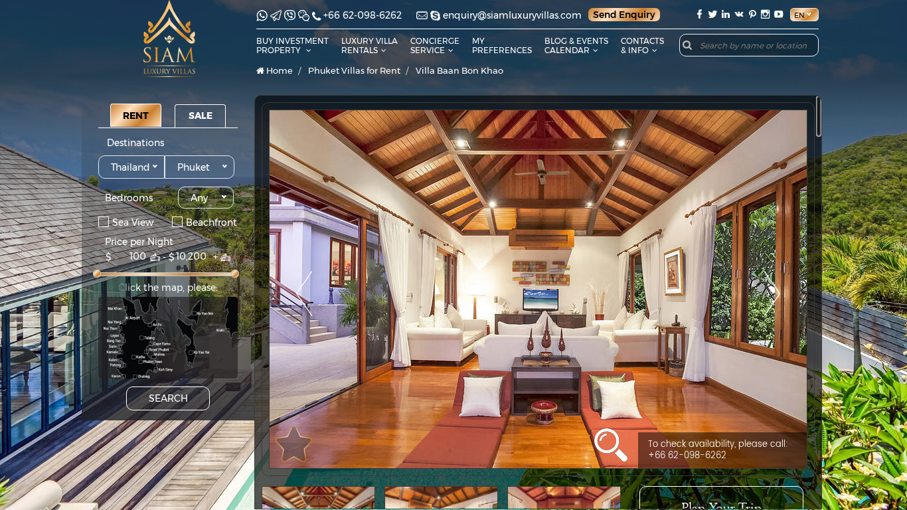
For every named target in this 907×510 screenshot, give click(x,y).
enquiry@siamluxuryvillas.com (512, 15)
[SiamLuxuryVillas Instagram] (765, 14)
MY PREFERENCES (502, 45)
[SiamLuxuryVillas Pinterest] (752, 14)
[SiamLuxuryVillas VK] (739, 14)
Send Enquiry (624, 15)
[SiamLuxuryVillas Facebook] (699, 14)
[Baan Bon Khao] (538, 289)
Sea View (132, 221)
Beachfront (211, 221)
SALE (200, 115)
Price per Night (139, 241)
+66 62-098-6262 (362, 15)
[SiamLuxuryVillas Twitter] (712, 14)
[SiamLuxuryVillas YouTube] (780, 14)
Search (168, 398)
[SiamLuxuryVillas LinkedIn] (725, 14)
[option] (538, 289)
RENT (136, 116)
